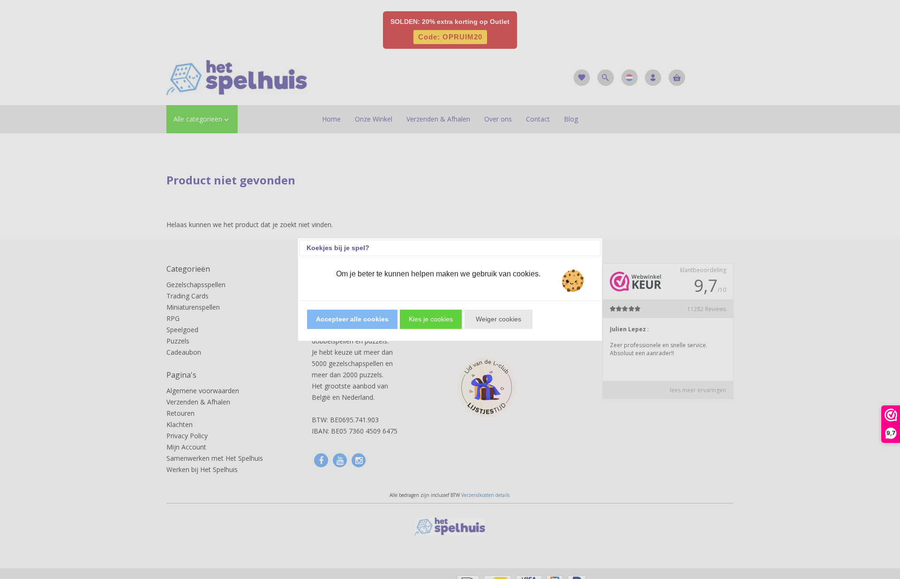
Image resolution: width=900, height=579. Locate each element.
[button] (352, 319)
